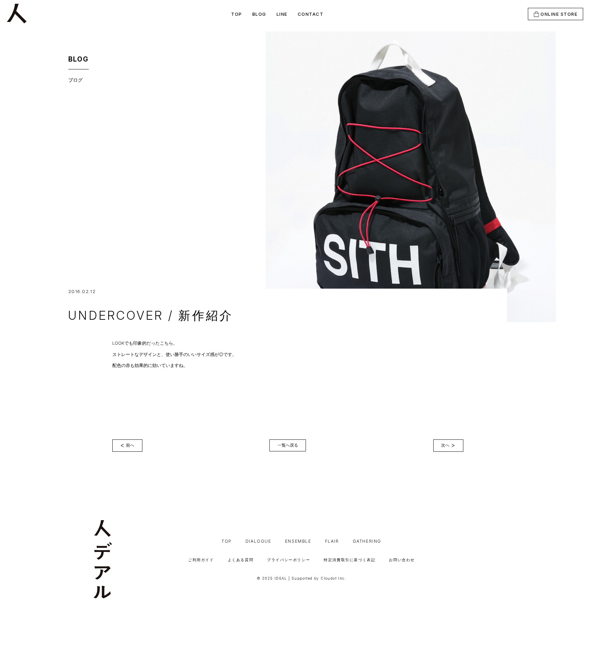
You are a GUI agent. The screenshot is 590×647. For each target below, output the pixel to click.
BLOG (259, 14)
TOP (236, 14)
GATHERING (367, 541)
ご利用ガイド (201, 559)
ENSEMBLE (298, 541)
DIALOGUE (258, 541)
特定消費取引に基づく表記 (349, 559)
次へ (448, 445)
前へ (127, 445)
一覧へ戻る (288, 445)
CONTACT (311, 14)
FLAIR (332, 541)
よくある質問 (241, 559)
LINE (282, 14)
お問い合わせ (402, 559)
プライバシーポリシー (288, 559)
